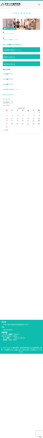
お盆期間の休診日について (12, 50)
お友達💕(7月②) (8, 79)
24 (7, 124)
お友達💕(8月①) (8, 74)
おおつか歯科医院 (13, 348)
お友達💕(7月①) (8, 84)
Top (40, 437)
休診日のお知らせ (9, 57)
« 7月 (5, 129)
